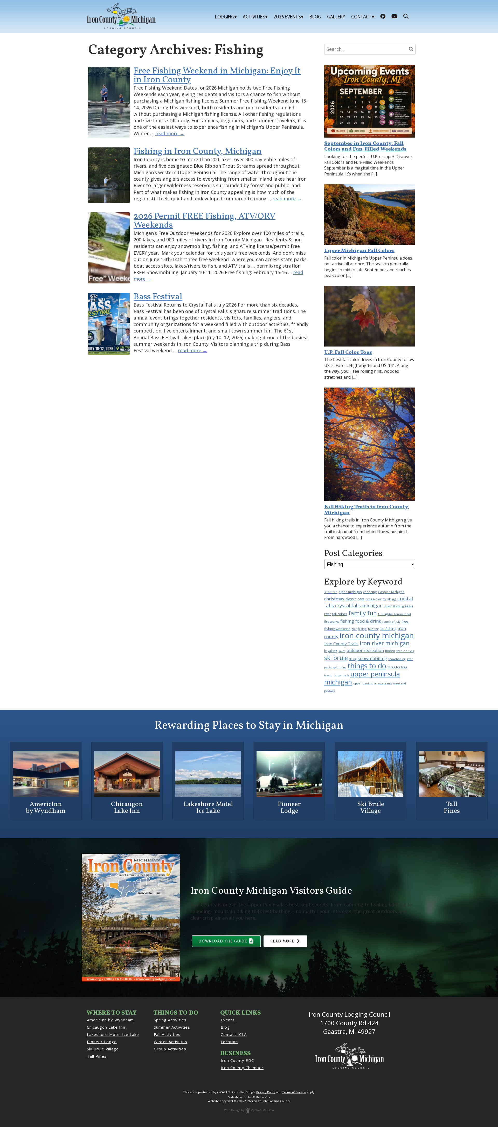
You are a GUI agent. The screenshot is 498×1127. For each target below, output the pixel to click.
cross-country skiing (381, 599)
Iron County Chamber (242, 1067)
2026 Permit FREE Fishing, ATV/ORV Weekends (204, 221)
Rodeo (390, 651)
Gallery (336, 16)
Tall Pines (97, 1056)
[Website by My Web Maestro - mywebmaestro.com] (247, 1110)
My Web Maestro (262, 1110)
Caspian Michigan (391, 592)
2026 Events (287, 16)
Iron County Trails (341, 644)
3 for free (330, 592)
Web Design (232, 1110)
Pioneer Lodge (102, 1041)
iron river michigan (385, 643)
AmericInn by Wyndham (110, 1019)
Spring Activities (170, 1019)
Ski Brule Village (103, 1048)
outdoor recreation (365, 650)
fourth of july (391, 621)
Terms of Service (294, 1092)
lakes (341, 651)
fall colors (339, 614)
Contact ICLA (234, 1034)
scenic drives (405, 651)
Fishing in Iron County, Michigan (198, 152)
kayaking (330, 651)
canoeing (370, 592)
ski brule (336, 658)
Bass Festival (158, 297)
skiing (352, 659)
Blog (315, 16)
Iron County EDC (237, 1060)
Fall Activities (167, 1034)
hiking (362, 629)
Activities (254, 16)
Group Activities (170, 1048)
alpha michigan (350, 591)
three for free (397, 667)
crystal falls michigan (359, 605)
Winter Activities (170, 1041)
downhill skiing (394, 606)
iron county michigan (377, 635)
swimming (339, 667)
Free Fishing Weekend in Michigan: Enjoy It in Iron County (217, 75)
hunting (373, 629)
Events (228, 1019)
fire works (331, 621)
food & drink (368, 621)
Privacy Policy (265, 1092)
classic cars (354, 598)
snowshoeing (396, 659)
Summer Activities (172, 1027)
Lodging (224, 16)
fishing (347, 621)
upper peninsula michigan (362, 678)
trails (346, 675)
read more (169, 133)
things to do (367, 665)
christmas (334, 599)
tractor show (332, 675)
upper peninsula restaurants (372, 683)
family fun (362, 613)
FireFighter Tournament (394, 614)
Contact (361, 16)
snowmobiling (372, 658)
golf (354, 629)
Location (229, 1041)
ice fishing (388, 628)
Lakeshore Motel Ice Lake (113, 1034)
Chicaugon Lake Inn (106, 1027)
